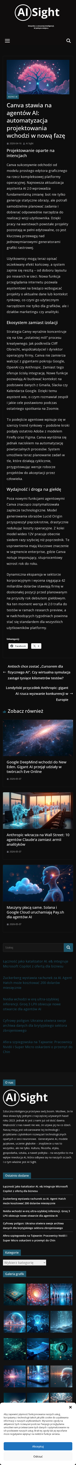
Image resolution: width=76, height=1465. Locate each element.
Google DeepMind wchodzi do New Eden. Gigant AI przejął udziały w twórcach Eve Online (36, 767)
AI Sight (29, 143)
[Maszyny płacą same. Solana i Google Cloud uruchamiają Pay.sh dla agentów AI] (38, 868)
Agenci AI (12, 96)
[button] (70, 1407)
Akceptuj (38, 1446)
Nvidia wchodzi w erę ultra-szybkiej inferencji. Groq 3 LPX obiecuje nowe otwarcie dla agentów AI (32, 1004)
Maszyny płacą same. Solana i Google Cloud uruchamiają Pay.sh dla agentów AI (35, 912)
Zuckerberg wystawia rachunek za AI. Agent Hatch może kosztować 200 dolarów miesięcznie (37, 983)
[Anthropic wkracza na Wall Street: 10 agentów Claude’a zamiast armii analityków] (38, 795)
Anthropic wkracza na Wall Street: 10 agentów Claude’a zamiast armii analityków (38, 839)
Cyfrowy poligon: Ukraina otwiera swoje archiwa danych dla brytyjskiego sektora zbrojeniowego (35, 1025)
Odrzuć (38, 1456)
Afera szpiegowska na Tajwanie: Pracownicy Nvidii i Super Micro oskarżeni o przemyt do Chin (37, 1047)
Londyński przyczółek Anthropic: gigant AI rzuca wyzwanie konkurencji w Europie (37, 694)
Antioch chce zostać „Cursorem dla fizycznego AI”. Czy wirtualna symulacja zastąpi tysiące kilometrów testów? (39, 672)
